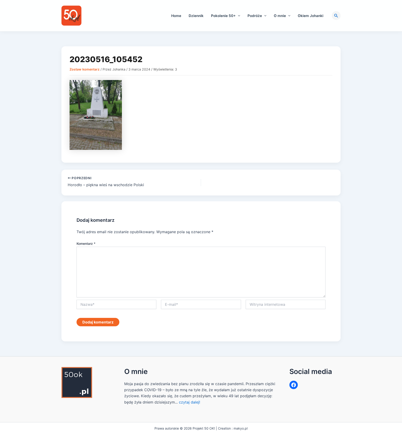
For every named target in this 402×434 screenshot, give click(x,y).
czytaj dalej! (189, 402)
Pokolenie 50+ (223, 15)
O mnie (280, 15)
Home (176, 15)
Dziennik (196, 15)
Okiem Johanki (310, 15)
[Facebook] (293, 385)
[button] (238, 16)
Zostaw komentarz (85, 69)
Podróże (255, 15)
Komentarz (86, 244)
